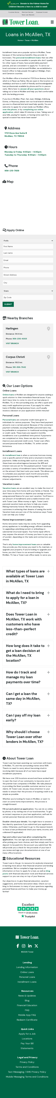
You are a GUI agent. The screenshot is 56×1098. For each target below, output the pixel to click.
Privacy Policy (27, 1062)
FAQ (27, 1010)
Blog (27, 1000)
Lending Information (27, 967)
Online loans (8, 394)
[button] (28, 576)
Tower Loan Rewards (28, 15)
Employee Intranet (42, 12)
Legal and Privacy (27, 1057)
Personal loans (9, 420)
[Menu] (52, 22)
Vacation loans (9, 488)
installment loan (12, 455)
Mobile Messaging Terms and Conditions (27, 1076)
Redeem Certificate (27, 1019)
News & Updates (27, 995)
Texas (27, 40)
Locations (27, 1038)
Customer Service (13, 12)
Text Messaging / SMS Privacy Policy (27, 1071)
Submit (8, 304)
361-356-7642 (19, 367)
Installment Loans (27, 981)
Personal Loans (27, 977)
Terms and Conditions (27, 1067)
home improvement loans (25, 544)
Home (20, 40)
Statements (27, 1048)
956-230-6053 (20, 339)
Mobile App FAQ (27, 1015)
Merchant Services (27, 12)
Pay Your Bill (27, 1043)
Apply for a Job (27, 1033)
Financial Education (27, 1005)
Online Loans (27, 972)
